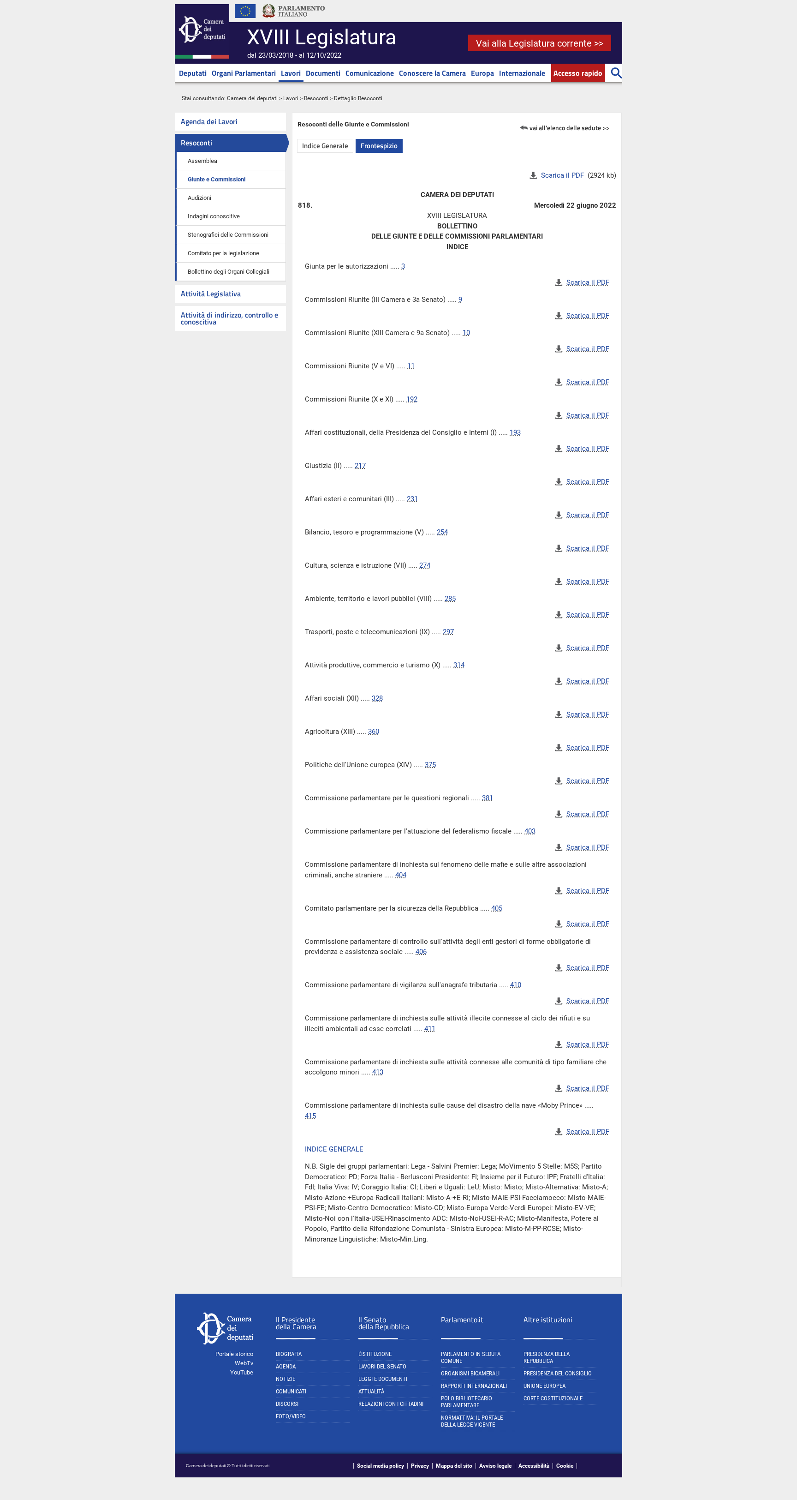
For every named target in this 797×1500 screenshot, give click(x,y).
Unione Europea (544, 1385)
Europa (482, 72)
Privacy (420, 1466)
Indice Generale (325, 145)
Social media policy (380, 1466)
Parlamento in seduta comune (470, 1357)
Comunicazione (369, 72)
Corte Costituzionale (553, 1398)
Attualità (371, 1391)
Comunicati (291, 1391)
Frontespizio (379, 145)
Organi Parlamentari (244, 72)
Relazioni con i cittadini (390, 1403)
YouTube (241, 1372)
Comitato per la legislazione (223, 253)
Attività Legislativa (211, 293)
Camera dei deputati (252, 98)
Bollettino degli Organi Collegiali (228, 271)
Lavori (291, 72)
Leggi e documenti (382, 1378)
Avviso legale (495, 1466)
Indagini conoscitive (214, 216)
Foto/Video (291, 1416)
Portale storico (234, 1353)
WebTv (244, 1363)
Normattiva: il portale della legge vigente (472, 1421)
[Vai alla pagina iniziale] (202, 57)
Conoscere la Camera (432, 72)
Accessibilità (533, 1466)
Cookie (564, 1466)
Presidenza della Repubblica (546, 1357)
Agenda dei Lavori (209, 121)
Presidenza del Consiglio (557, 1373)
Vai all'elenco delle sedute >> (569, 127)
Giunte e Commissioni (216, 179)
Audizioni (199, 197)
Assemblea (202, 160)
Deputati (193, 72)
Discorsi (287, 1403)
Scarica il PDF (563, 175)
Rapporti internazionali (474, 1385)
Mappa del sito (454, 1466)
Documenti (323, 72)
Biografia (289, 1353)
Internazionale (522, 72)
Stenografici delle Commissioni (228, 234)
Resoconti (316, 98)
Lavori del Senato (382, 1366)
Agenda (286, 1366)
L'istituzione (375, 1353)
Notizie (285, 1378)
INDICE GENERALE (334, 1149)
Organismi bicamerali (470, 1373)
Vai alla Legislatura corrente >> (539, 43)
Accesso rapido (577, 72)
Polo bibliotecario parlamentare (466, 1402)
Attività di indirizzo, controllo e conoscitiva (229, 318)
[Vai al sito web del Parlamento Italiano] (293, 20)
